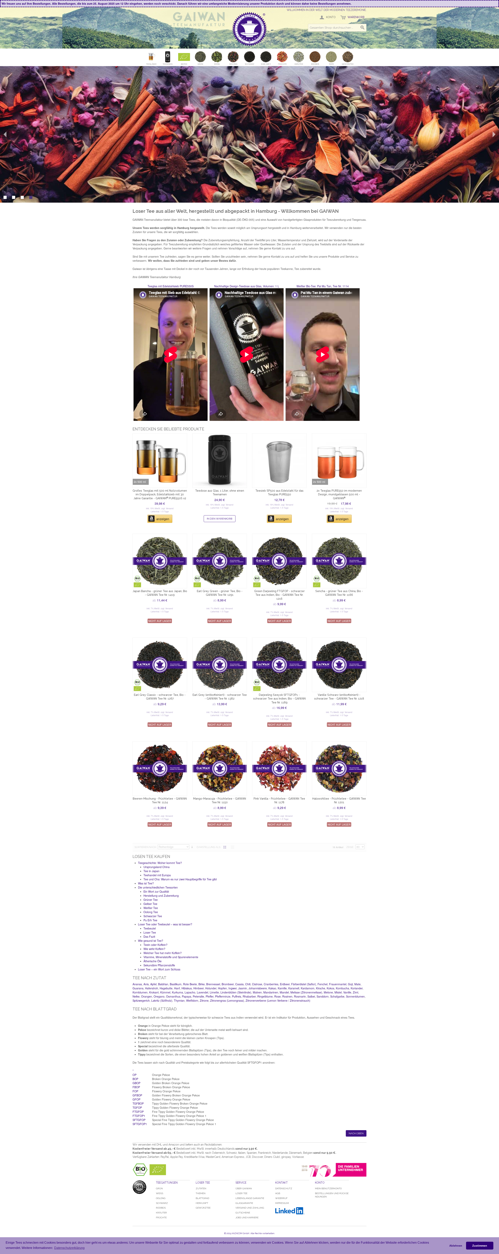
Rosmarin (300, 996)
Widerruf (281, 1198)
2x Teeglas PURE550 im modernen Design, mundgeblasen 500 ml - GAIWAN (339, 494)
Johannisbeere (258, 988)
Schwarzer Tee (152, 916)
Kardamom (307, 988)
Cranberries (271, 984)
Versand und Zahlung (249, 1207)
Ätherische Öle (152, 961)
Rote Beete (190, 984)
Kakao (272, 988)
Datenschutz (283, 1188)
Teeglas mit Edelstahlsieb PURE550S (171, 286)
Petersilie (198, 996)
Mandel (284, 992)
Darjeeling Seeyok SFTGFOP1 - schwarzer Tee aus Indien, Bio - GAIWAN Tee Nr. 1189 (279, 698)
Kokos (330, 988)
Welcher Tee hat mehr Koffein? (162, 953)
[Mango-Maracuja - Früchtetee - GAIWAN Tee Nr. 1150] (219, 768)
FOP (135, 1091)
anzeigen (162, 519)
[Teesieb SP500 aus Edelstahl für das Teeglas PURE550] (279, 460)
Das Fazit (149, 936)
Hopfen (222, 988)
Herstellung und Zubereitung (161, 895)
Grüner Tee (150, 900)
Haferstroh (151, 988)
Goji (350, 984)
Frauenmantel (337, 984)
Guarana (138, 988)
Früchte (161, 1217)
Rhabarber (249, 996)
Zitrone (204, 1000)
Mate (357, 984)
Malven (257, 992)
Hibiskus (186, 988)
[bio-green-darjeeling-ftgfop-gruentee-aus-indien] (279, 561)
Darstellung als (208, 847)
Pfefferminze (222, 996)
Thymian (179, 1000)
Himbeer (198, 988)
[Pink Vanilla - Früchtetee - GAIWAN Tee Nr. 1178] (279, 768)
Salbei (311, 996)
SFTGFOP (139, 1120)
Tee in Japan (151, 871)
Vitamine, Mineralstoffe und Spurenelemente (170, 957)
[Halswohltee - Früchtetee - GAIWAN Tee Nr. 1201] (339, 768)
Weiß (159, 1193)
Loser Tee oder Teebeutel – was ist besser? (165, 924)
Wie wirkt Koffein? (154, 949)
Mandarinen (270, 992)
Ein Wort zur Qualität (156, 891)
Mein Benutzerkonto (328, 1188)
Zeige (349, 847)
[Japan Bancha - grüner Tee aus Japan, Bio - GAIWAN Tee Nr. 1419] (160, 561)
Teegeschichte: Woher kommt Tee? (160, 863)
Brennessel (213, 984)
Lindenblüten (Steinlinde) (235, 992)
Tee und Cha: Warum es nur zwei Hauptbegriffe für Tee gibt (180, 879)
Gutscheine (242, 1212)
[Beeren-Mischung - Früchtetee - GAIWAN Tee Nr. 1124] (160, 768)
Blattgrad (202, 1198)
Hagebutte (166, 988)
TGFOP (137, 1107)
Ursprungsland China (156, 867)
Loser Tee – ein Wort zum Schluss (159, 969)
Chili (247, 984)
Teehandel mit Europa (157, 875)
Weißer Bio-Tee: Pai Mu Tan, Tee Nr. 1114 (322, 286)
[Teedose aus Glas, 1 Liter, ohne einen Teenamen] (219, 460)
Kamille (282, 988)
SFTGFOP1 (140, 1124)
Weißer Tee (150, 908)
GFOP (136, 1099)
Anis (146, 984)
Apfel (153, 984)
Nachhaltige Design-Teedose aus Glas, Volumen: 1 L (246, 286)
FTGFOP (138, 1112)
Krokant (154, 992)
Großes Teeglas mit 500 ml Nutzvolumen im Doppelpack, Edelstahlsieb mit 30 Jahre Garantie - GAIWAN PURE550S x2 (160, 494)
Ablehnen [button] (455, 1245)
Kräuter (161, 1212)
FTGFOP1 (139, 1116)
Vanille (347, 992)
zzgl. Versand (167, 508)
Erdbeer (285, 984)
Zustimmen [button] (479, 1245)
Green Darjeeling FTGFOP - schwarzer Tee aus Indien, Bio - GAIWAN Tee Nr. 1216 (279, 595)
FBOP (136, 1087)
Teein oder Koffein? (155, 945)
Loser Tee (149, 932)
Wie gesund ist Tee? (150, 941)
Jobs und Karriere (246, 1217)
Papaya (186, 996)
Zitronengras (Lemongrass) (227, 1000)
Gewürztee (203, 1207)
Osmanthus (173, 996)
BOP (135, 1079)
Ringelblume (265, 996)
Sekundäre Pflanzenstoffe (159, 965)
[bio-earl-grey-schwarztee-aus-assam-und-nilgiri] (160, 665)
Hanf (177, 988)
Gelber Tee (150, 904)
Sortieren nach (145, 847)
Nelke (136, 996)
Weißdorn (192, 1000)
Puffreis (236, 996)
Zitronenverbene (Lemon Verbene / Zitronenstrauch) (278, 1000)
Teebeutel (149, 928)
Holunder (210, 988)
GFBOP (137, 1095)
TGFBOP (138, 1103)
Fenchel (322, 984)
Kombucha (342, 988)
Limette (214, 992)
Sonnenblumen (355, 996)
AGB (277, 1193)
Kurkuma (177, 992)
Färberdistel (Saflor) (303, 984)
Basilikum (175, 984)
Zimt (355, 992)
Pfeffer (209, 996)
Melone (328, 992)
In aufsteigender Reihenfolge (193, 847)
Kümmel (165, 992)
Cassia (239, 984)
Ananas (137, 984)
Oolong (160, 1198)
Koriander (357, 988)
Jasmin (242, 988)
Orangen (146, 996)
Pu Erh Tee (150, 920)
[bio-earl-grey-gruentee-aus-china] (219, 561)
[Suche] (362, 28)
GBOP (136, 1083)
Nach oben (356, 1133)
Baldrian (163, 984)
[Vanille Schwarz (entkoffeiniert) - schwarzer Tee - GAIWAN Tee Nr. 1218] (339, 665)
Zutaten (201, 1188)
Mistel (338, 992)
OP (134, 1075)
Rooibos (161, 1207)
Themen (200, 1193)
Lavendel (202, 992)
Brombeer (228, 984)
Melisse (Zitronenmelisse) (306, 992)
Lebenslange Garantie (249, 1198)
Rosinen (287, 996)
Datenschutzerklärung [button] (69, 1248)
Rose (277, 996)
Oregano (159, 996)
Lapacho (190, 992)
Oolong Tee (150, 912)
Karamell (293, 988)
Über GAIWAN (243, 1188)
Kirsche (320, 988)
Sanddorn (323, 996)
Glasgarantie (244, 1203)
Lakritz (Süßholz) (161, 1000)
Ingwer (232, 988)
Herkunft (202, 1203)
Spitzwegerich (141, 1000)
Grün (159, 1188)
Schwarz (162, 1203)
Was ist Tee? (146, 883)
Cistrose (257, 984)
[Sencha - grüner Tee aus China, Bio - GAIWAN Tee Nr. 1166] (339, 561)
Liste (231, 847)
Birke (201, 984)
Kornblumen (140, 992)
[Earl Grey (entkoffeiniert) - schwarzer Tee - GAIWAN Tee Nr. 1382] (219, 665)
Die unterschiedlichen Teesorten (158, 887)
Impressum (282, 1203)
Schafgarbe (337, 996)
